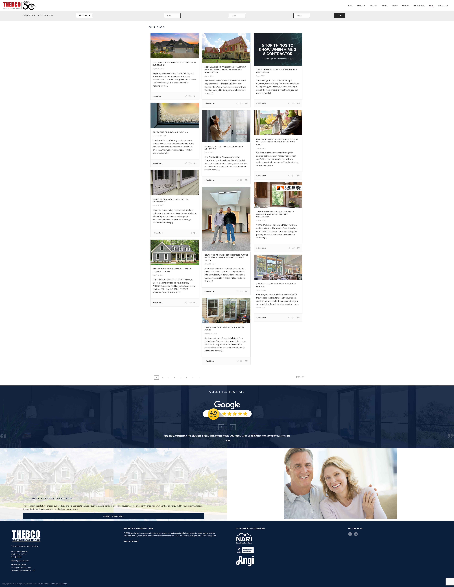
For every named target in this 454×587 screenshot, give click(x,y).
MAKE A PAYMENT (131, 541)
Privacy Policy (43, 584)
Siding (395, 5)
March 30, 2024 (210, 264)
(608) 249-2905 (23, 561)
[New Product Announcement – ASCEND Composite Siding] (175, 252)
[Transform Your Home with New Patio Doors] (226, 310)
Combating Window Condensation (170, 132)
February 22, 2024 (211, 333)
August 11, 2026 (158, 69)
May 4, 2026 (260, 76)
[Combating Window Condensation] (175, 115)
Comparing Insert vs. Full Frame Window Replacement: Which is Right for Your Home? (277, 141)
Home (350, 5)
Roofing (405, 5)
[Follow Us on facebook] (350, 534)
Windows (374, 5)
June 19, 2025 (209, 153)
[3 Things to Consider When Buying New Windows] (278, 267)
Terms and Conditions (58, 584)
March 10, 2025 (158, 205)
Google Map (16, 557)
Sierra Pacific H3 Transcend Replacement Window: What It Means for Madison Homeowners (226, 69)
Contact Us (443, 5)
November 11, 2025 (159, 136)
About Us (361, 5)
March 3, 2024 (261, 290)
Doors (385, 5)
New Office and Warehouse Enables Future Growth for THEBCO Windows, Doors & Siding (226, 257)
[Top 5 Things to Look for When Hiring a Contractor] (278, 49)
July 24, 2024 (260, 220)
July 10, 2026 (209, 76)
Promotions (419, 5)
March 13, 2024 (158, 275)
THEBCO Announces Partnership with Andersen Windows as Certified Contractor (275, 214)
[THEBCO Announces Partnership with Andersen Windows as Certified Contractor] (278, 195)
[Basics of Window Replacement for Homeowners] (175, 182)
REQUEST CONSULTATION (37, 15)
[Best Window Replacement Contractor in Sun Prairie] (175, 45)
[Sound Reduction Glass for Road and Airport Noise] (226, 126)
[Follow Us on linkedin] (356, 534)
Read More (158, 96)
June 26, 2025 (260, 148)
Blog (431, 5)
